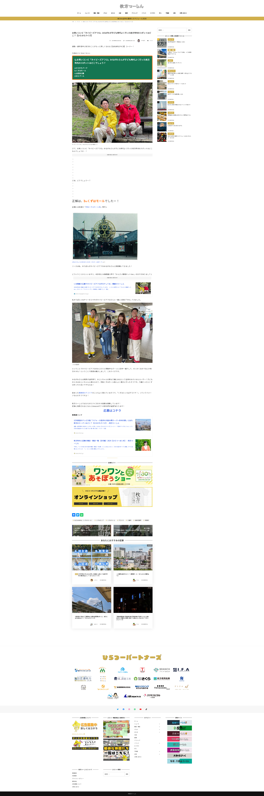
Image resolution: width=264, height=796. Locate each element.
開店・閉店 (96, 13)
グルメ (105, 13)
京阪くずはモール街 (93, 207)
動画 (126, 13)
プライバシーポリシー (78, 778)
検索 (189, 30)
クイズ (151, 40)
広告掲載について (76, 784)
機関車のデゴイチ (85, 393)
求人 (160, 13)
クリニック (134, 13)
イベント (144, 13)
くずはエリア (100, 520)
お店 (120, 13)
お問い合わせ (183, 13)
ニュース (87, 13)
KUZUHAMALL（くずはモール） (83, 520)
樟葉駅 (147, 520)
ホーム (79, 13)
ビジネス (152, 13)
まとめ (113, 13)
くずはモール (111, 520)
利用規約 (74, 776)
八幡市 (129, 520)
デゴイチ (121, 520)
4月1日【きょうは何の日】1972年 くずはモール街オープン (87, 262)
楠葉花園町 (138, 520)
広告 (174, 13)
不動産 (167, 13)
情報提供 (74, 773)
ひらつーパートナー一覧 (78, 734)
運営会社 (74, 781)
